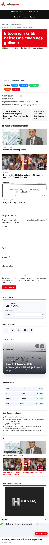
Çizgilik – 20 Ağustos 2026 (14, 424)
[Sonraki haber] (42, 346)
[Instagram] (18, 330)
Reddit (7, 89)
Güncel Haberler (16, 12)
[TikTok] (31, 330)
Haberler (5, 24)
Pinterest (16, 89)
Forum (32, 17)
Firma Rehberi (33, 12)
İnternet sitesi (7, 266)
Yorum (5, 226)
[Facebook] (5, 330)
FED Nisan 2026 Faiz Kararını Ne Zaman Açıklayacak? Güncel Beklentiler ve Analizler (23, 427)
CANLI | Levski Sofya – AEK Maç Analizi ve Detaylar (23, 431)
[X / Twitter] (12, 330)
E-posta (6, 257)
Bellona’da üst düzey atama (14, 417)
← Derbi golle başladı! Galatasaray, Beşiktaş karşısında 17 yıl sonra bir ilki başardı (15, 114)
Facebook (24, 85)
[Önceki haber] (37, 346)
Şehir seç (9, 310)
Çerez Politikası (20, 17)
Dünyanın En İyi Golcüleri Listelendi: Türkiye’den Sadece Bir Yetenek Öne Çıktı (24, 420)
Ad (4, 248)
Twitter (15, 85)
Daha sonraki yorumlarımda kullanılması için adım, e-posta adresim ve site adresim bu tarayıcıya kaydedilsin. (24, 280)
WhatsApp (34, 85)
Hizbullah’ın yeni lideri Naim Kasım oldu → (39, 114)
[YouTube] (25, 330)
